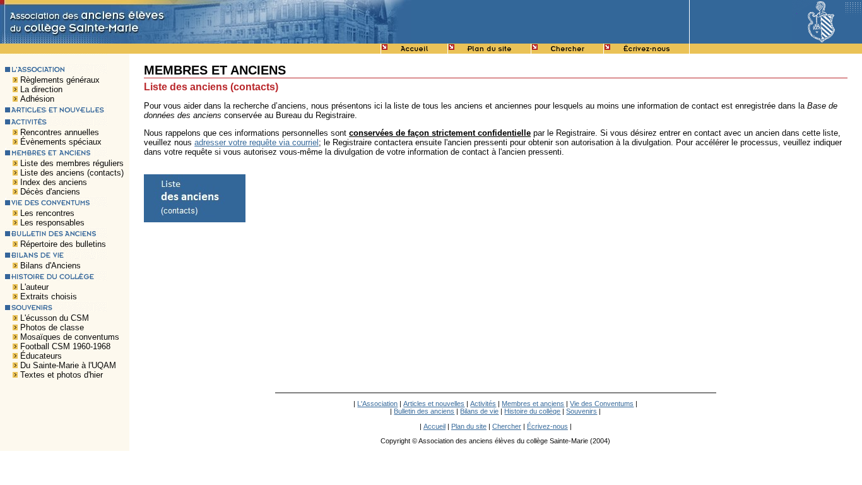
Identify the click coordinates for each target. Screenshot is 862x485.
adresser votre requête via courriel (256, 142)
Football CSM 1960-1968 (65, 346)
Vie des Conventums (602, 403)
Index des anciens (53, 182)
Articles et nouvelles (433, 403)
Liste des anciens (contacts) (72, 172)
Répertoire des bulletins (63, 244)
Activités (483, 403)
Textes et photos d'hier (61, 375)
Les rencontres (47, 213)
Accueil (434, 426)
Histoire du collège (532, 411)
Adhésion (37, 99)
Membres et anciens (533, 403)
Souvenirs (581, 411)
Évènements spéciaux (61, 142)
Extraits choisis (48, 296)
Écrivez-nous (547, 426)
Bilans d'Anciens (50, 265)
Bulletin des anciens (424, 411)
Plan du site (469, 426)
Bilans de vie (479, 411)
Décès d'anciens (50, 191)
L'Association (377, 403)
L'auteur (34, 287)
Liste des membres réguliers (72, 163)
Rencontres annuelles (59, 132)
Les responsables (52, 222)
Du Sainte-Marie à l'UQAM (68, 365)
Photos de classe (52, 327)
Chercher (506, 426)
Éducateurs (41, 356)
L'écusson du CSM (54, 318)
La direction (41, 89)
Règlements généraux (60, 80)
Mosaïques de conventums (69, 337)
